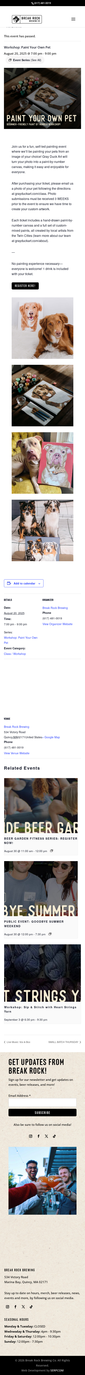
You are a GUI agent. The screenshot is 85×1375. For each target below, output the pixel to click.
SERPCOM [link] (57, 1370)
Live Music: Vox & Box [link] (18, 1042)
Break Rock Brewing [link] (55, 608)
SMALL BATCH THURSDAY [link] (63, 1042)
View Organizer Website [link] (57, 624)
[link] (26, 19)
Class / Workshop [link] (15, 654)
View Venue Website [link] (16, 753)
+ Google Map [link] (51, 737)
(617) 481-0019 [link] (42, 3)
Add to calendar (24, 583)
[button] (73, 21)
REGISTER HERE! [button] (25, 286)
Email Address (19, 1096)
